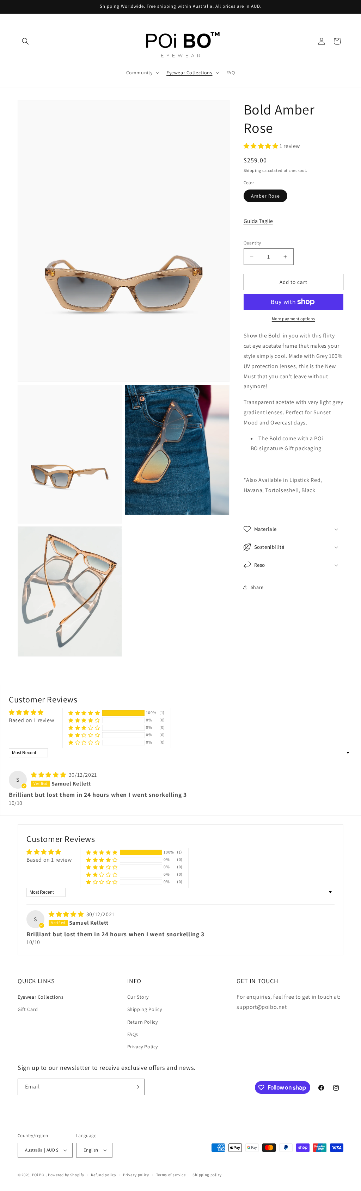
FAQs (132, 1034)
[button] (25, 41)
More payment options (293, 318)
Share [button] (257, 587)
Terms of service (171, 1174)
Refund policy (103, 1174)
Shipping (253, 170)
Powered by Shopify (66, 1174)
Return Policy (142, 1022)
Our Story (138, 997)
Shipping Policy (144, 1009)
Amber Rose (265, 196)
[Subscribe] (136, 1087)
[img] (49, 775)
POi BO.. (39, 1174)
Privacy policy (136, 1174)
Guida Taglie (258, 221)
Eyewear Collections (40, 997)
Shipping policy (207, 1174)
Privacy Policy (142, 1046)
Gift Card (28, 1009)
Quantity (252, 243)
